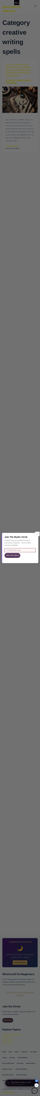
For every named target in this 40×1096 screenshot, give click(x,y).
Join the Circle (12, 555)
